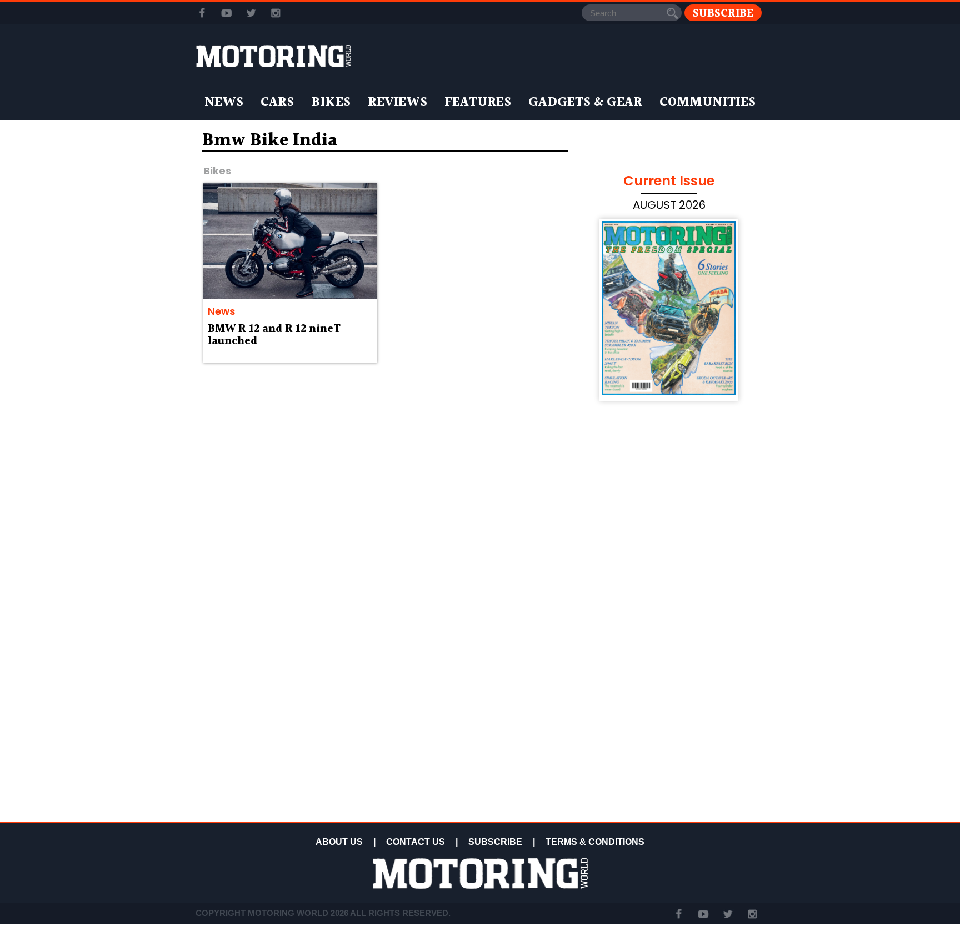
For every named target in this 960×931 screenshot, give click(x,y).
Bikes (331, 102)
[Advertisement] (669, 739)
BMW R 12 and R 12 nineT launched (274, 335)
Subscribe (723, 13)
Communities (707, 102)
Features (477, 102)
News (223, 102)
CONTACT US (415, 842)
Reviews (397, 102)
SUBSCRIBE (495, 842)
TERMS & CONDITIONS (595, 842)
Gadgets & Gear (585, 102)
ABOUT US (339, 842)
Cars (277, 102)
